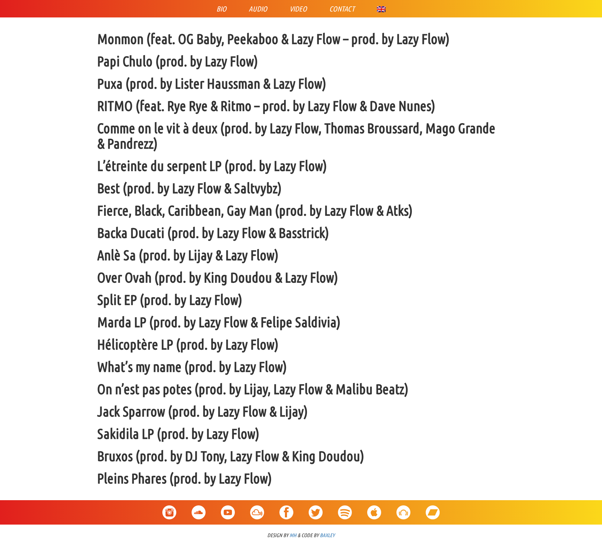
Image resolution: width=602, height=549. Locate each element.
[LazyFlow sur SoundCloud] (198, 509)
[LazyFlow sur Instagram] (169, 509)
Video (298, 9)
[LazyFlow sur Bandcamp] (432, 509)
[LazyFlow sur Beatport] (403, 509)
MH (293, 535)
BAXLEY (327, 535)
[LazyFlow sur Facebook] (286, 509)
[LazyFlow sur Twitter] (315, 509)
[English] (381, 8)
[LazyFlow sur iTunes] (374, 509)
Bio (221, 9)
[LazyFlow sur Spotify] (344, 509)
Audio (258, 9)
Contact (342, 9)
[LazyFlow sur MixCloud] (257, 509)
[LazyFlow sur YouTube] (227, 509)
